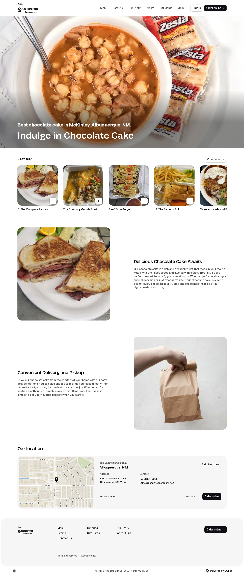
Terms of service (67, 555)
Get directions (210, 464)
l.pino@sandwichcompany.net (157, 483)
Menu (103, 8)
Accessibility (88, 555)
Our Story (134, 8)
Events (150, 8)
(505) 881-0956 (149, 479)
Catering (118, 8)
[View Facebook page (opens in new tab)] (14, 571)
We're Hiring (124, 533)
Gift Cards (166, 8)
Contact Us (65, 538)
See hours (191, 496)
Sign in (197, 8)
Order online (211, 496)
